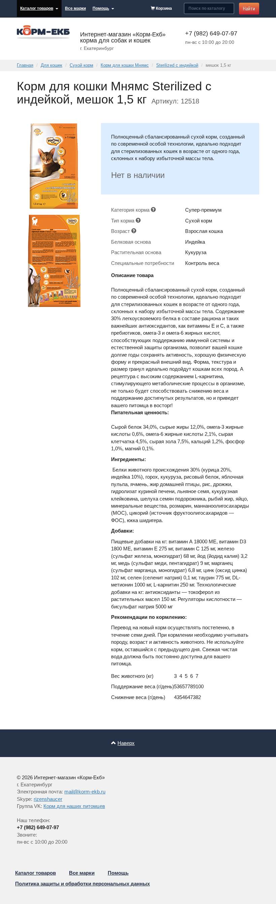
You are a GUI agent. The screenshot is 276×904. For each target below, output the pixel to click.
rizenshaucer (48, 799)
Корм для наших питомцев (74, 806)
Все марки (75, 8)
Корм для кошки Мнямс (125, 65)
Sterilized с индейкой (177, 65)
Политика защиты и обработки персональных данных (82, 883)
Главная (25, 65)
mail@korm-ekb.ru (84, 791)
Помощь (101, 8)
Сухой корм (81, 65)
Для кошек (51, 65)
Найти (249, 8)
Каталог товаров (36, 8)
